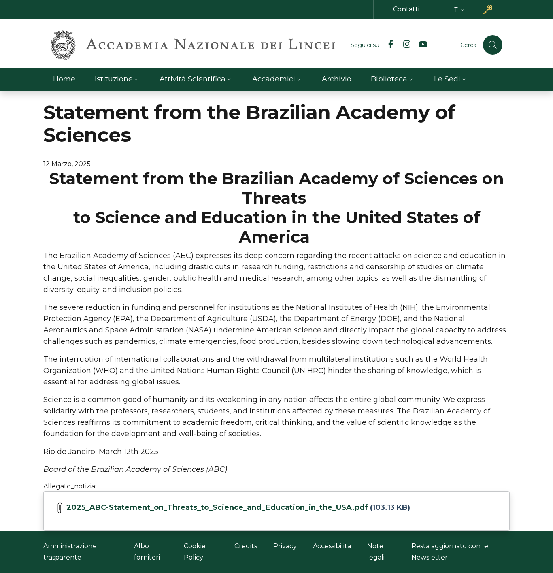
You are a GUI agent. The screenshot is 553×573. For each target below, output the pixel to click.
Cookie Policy (195, 551)
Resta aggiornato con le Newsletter (449, 551)
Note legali (376, 551)
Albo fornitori (147, 551)
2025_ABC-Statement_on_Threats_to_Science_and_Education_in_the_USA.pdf (217, 507)
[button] (459, 10)
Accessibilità (332, 546)
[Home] (193, 45)
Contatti (406, 9)
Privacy (285, 546)
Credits (245, 546)
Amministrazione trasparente (70, 551)
